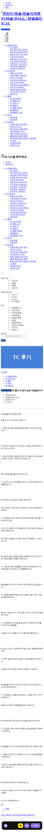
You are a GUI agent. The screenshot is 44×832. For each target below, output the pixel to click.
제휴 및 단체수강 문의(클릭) (16, 819)
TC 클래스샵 (15, 101)
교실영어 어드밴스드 (18, 80)
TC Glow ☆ (14, 103)
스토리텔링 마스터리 (18, 75)
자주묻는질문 (15, 143)
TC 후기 (8, 115)
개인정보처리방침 (20, 815)
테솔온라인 (16, 323)
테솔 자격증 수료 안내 (19, 134)
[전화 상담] (26, 825)
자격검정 (15, 301)
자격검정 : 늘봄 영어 (18, 66)
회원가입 (9, 5)
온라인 (15, 281)
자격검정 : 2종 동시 (17, 68)
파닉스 (15, 327)
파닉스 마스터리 (16, 78)
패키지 (15, 288)
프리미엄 (15, 310)
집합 (14, 283)
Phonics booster (17, 325)
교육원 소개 (14, 145)
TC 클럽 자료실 (16, 108)
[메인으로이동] (2, 370)
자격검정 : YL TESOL (18, 64)
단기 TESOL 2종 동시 (18, 61)
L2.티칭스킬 (10, 71)
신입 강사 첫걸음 (16, 87)
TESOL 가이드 (15, 127)
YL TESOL (14, 48)
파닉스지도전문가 (17, 82)
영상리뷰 (13, 117)
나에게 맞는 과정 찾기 (19, 124)
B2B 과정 (13, 94)
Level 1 (15, 295)
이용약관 (8, 815)
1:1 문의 (13, 141)
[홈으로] (5, 825)
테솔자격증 (16, 318)
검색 (3, 340)
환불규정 (31, 815)
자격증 (35, 825)
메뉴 (7, 7)
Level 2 (15, 297)
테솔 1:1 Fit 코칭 (16, 73)
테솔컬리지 (16, 308)
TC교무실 (9, 122)
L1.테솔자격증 (11, 45)
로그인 (8, 3)
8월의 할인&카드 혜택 (19, 136)
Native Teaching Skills (18, 89)
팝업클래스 (14, 110)
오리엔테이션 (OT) (17, 131)
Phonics (15, 330)
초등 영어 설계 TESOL (19, 52)
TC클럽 (8, 96)
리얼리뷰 (13, 120)
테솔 (14, 320)
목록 (7, 809)
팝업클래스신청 (16, 113)
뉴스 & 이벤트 (15, 98)
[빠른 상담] (20, 825)
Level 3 (15, 299)
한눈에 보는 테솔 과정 (19, 129)
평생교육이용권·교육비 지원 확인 (23, 138)
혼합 (14, 286)
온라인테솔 (16, 313)
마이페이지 (5, 29)
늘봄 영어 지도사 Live (18, 59)
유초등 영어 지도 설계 (19, 54)
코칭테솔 (15, 315)
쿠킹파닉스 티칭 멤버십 (19, 85)
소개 (3, 815)
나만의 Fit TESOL (17, 57)
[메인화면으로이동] (22, 23)
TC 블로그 (14, 106)
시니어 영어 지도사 (17, 91)
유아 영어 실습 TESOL (19, 50)
